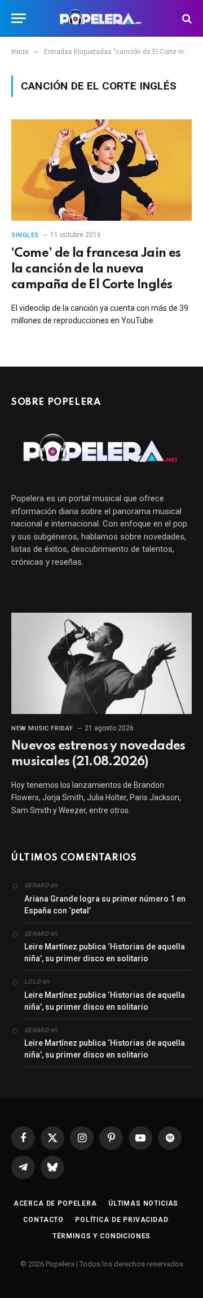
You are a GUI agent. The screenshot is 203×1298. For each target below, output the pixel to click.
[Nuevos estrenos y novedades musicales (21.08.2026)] (101, 663)
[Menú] (18, 18)
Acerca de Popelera (55, 1203)
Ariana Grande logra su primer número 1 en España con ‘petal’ (105, 904)
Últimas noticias (143, 1203)
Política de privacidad (121, 1220)
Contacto (43, 1220)
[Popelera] (102, 18)
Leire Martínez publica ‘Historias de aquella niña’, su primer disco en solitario (104, 952)
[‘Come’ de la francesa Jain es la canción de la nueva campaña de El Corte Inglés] (101, 170)
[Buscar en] (186, 18)
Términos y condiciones (101, 1236)
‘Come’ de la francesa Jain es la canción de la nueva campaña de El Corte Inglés (96, 269)
